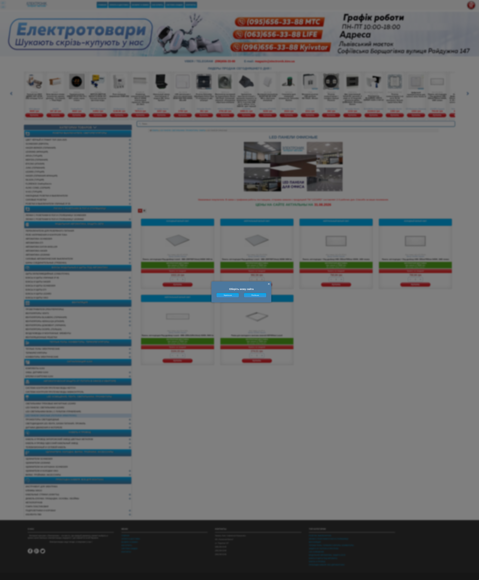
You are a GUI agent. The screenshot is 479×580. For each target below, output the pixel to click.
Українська (228, 295)
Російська (255, 295)
